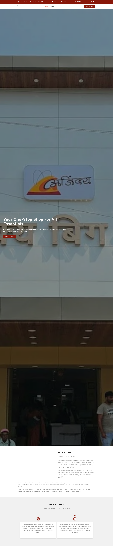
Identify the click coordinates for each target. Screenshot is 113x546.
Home (46, 6)
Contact (52, 6)
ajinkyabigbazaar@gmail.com (59, 1)
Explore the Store (9, 236)
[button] (18, 519)
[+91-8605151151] (73, 1)
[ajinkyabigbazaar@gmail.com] (52, 1)
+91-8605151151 (78, 1)
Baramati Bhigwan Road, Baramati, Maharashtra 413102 (31, 1)
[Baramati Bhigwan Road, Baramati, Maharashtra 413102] (18, 1)
